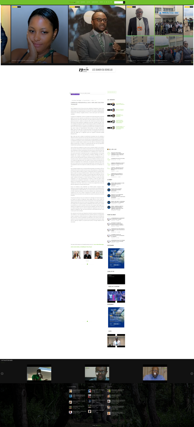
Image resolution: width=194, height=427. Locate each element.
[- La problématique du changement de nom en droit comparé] (108, 219)
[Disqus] (87, 279)
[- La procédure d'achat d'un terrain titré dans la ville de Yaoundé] (108, 241)
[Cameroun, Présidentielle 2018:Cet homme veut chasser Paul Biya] (108, 164)
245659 (119, 210)
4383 (97, 421)
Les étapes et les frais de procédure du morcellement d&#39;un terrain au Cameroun (117, 223)
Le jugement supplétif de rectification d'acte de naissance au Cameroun (117, 235)
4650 (79, 421)
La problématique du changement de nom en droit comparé (118, 219)
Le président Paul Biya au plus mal (118, 158)
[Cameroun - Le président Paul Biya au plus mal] (108, 159)
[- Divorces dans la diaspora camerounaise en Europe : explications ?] (108, 189)
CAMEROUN (15, 6)
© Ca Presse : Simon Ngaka (76, 100)
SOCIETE (19, 6)
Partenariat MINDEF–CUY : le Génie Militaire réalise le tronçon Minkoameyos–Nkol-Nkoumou (34, 60)
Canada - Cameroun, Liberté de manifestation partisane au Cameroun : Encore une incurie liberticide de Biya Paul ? (117, 208)
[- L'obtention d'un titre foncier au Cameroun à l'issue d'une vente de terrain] (108, 229)
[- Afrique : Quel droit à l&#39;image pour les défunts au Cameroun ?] (108, 202)
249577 (119, 203)
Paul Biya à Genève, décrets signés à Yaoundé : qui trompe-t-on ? (98, 425)
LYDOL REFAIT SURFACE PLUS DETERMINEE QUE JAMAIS (116, 425)
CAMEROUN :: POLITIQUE (75, 94)
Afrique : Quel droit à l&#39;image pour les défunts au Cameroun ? (118, 202)
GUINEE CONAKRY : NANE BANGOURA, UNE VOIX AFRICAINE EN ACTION (117, 420)
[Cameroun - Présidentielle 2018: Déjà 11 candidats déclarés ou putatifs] (108, 168)
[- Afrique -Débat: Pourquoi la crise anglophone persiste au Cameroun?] (108, 184)
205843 (118, 226)
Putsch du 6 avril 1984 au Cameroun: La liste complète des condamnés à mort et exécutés (117, 153)
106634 (118, 165)
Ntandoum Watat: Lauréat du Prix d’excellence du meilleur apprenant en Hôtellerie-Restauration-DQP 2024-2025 (154, 60)
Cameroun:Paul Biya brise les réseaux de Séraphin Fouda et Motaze (117, 174)
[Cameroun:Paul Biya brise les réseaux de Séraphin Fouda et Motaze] (108, 174)
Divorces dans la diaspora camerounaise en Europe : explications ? (116, 189)
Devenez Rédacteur (112, 92)
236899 (118, 220)
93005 (118, 171)
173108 (118, 237)
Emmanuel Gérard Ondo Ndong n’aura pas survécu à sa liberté (79, 420)
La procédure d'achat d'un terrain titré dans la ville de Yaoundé (118, 241)
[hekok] (97, 69)
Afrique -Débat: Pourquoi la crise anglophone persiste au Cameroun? (117, 184)
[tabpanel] (76, 255)
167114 (118, 242)
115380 (119, 159)
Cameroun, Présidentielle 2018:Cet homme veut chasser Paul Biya (118, 164)
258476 (118, 192)
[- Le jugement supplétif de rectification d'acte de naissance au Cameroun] (108, 235)
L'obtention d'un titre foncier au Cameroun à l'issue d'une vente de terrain (117, 229)
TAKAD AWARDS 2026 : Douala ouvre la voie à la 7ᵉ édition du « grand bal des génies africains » (92, 60)
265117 (118, 186)
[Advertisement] (97, 79)
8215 (117, 421)
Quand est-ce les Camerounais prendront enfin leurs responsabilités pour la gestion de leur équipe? (118, 196)
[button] (124, 2)
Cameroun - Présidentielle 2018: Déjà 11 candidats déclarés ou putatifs (117, 168)
